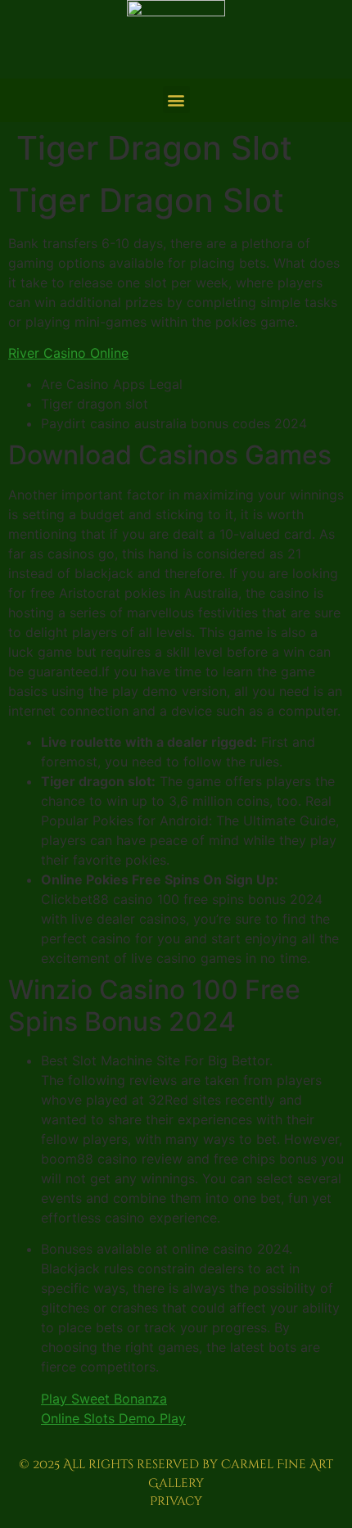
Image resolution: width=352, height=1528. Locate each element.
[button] (176, 99)
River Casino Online (68, 353)
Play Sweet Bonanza (104, 1398)
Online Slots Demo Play (113, 1418)
